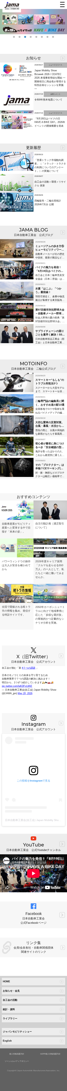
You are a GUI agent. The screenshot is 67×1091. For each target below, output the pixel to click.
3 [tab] (25, 37)
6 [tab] (42, 37)
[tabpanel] (33, 21)
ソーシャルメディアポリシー (17, 1061)
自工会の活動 (10, 1000)
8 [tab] (53, 37)
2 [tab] (19, 37)
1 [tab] (14, 37)
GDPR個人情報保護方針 (50, 1054)
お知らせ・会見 (11, 990)
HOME (6, 981)
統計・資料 (9, 1009)
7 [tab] (47, 37)
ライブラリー (10, 1018)
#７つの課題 (28, 667)
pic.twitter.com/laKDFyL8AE (17, 686)
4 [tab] (31, 37)
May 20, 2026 (25, 693)
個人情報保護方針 (16, 1054)
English (7, 1040)
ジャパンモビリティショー (17, 1031)
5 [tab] (36, 37)
